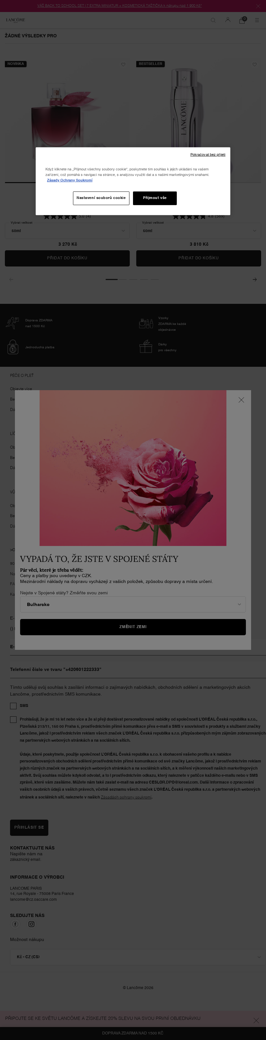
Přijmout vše (155, 198)
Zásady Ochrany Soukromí (69, 180)
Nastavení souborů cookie (101, 198)
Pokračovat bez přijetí (207, 154)
